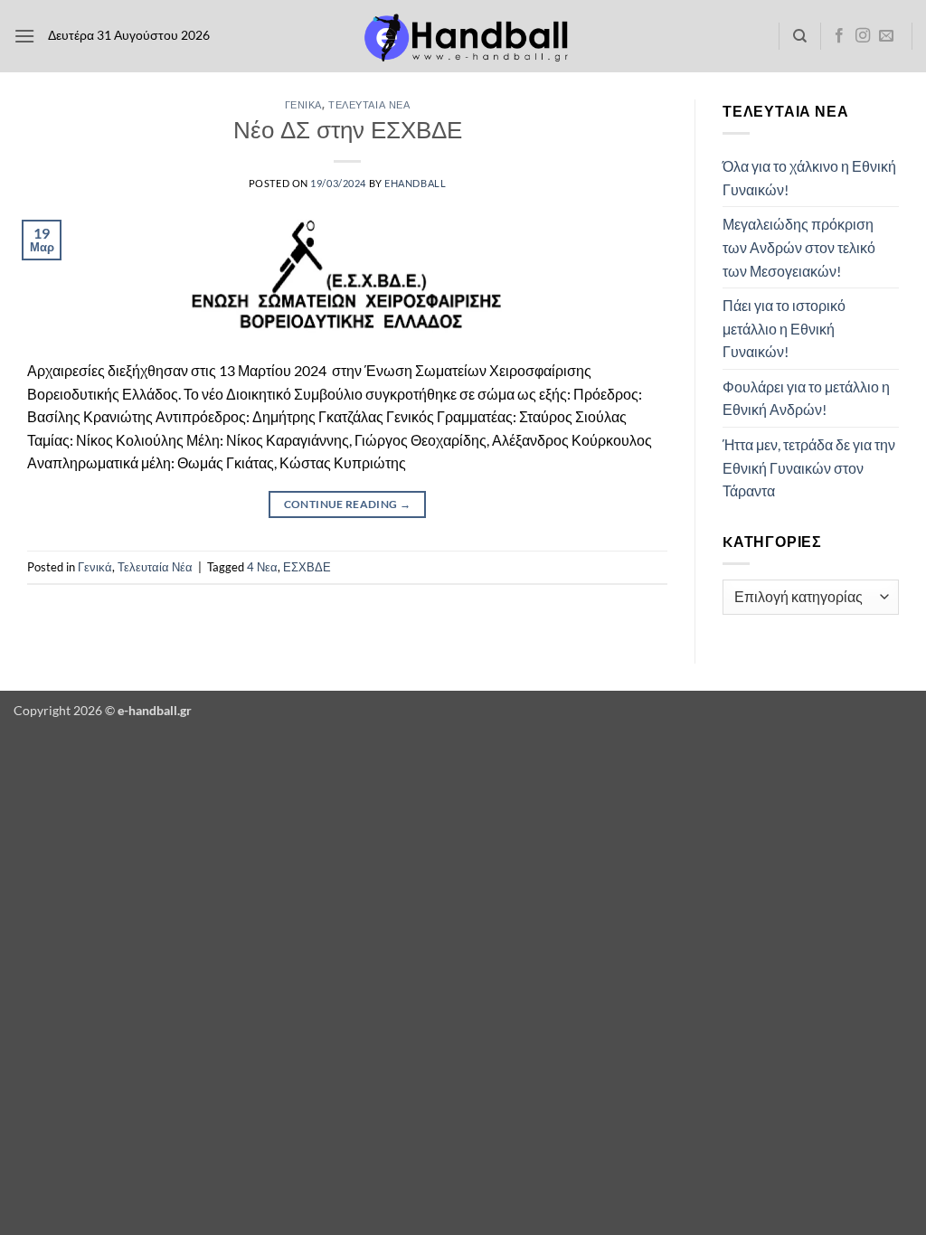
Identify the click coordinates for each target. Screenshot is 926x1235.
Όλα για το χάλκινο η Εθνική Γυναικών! (809, 177)
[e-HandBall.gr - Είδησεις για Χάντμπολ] (463, 36)
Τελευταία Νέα (369, 104)
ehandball (415, 183)
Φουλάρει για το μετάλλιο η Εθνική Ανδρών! (806, 398)
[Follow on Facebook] (839, 36)
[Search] (800, 36)
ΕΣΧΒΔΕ (307, 567)
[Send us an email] (886, 36)
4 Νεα (262, 567)
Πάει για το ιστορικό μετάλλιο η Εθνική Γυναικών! (784, 328)
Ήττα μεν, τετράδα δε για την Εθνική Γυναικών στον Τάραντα (809, 467)
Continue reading (347, 504)
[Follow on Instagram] (862, 36)
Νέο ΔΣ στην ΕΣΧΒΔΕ (347, 129)
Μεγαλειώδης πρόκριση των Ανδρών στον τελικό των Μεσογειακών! (799, 246)
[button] (24, 36)
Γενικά (303, 104)
